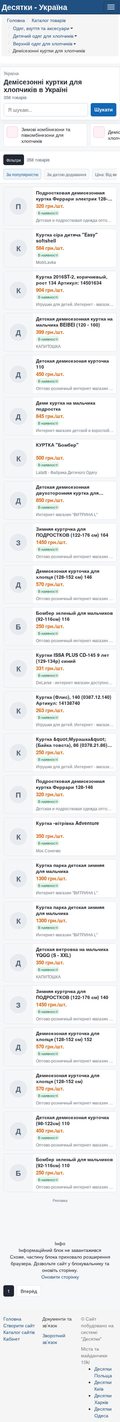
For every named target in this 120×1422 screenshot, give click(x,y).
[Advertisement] (60, 1221)
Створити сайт (19, 1325)
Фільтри (13, 160)
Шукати (103, 109)
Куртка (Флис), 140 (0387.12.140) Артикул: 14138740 (73, 700)
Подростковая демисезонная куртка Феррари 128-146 (70, 784)
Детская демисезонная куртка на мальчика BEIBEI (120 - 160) (74, 322)
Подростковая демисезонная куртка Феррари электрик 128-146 (72, 195)
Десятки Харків (103, 1398)
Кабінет (11, 1338)
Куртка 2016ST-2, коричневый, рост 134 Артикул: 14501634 (71, 280)
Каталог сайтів (19, 1332)
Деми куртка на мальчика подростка (65, 406)
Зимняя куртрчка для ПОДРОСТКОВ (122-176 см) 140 (72, 994)
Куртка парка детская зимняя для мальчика (70, 868)
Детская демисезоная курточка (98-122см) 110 (72, 1120)
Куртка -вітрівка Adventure (67, 823)
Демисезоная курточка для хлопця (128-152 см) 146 (67, 574)
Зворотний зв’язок (53, 1338)
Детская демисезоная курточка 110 (72, 364)
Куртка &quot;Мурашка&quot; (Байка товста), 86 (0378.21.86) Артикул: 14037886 (71, 742)
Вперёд (29, 1291)
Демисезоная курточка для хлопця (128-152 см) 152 (67, 1036)
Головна (12, 1318)
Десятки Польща (103, 1372)
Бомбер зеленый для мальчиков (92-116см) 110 (74, 1162)
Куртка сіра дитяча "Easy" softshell (67, 238)
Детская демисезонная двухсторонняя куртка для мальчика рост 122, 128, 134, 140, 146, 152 (74, 490)
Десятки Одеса (103, 1412)
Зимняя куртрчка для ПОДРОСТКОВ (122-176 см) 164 (72, 532)
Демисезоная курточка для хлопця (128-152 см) (67, 1078)
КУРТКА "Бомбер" (57, 445)
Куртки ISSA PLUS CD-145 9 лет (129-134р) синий (72, 658)
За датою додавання (66, 174)
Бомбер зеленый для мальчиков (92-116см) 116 (74, 616)
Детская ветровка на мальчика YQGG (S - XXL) (72, 952)
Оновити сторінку (60, 1276)
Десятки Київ (103, 1385)
